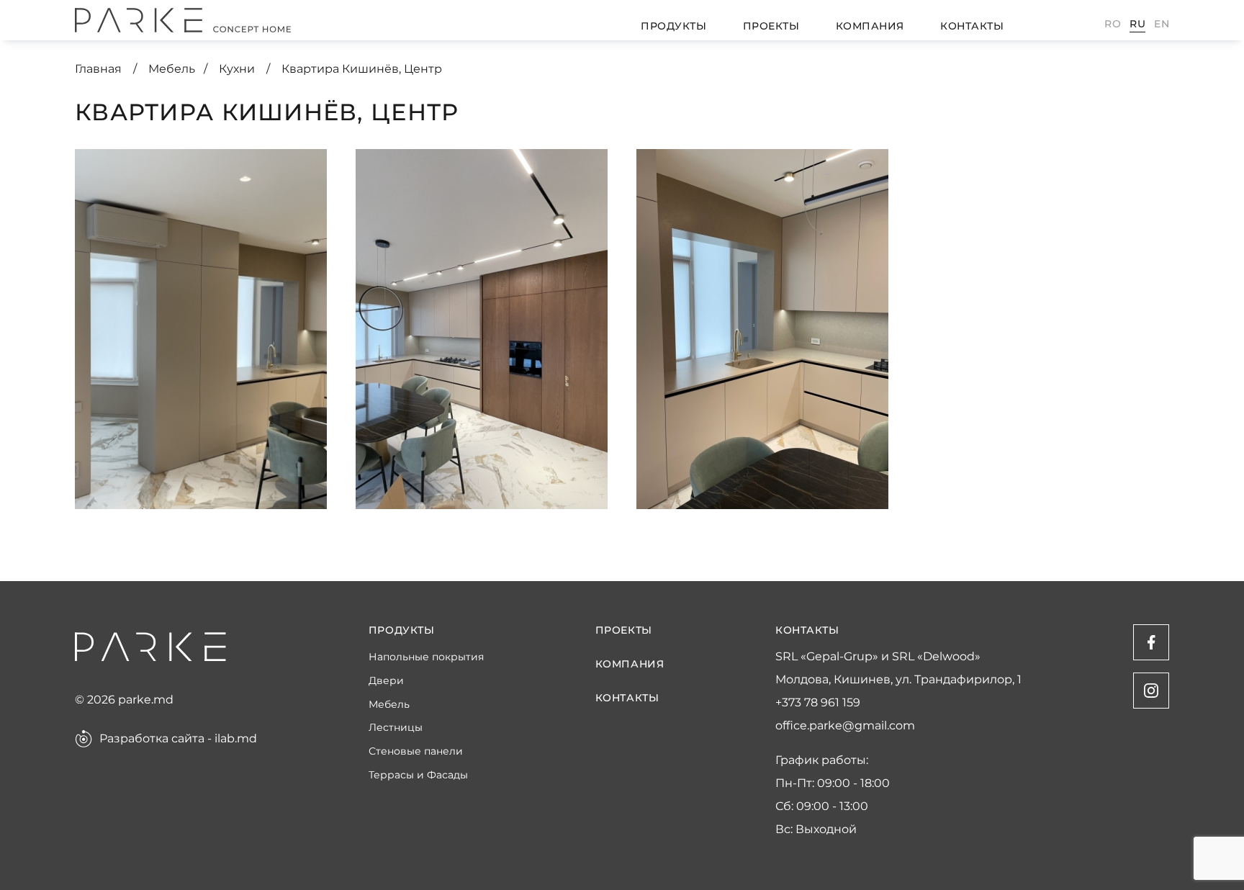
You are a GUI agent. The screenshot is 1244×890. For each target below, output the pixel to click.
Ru (1137, 23)
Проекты (771, 25)
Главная (100, 69)
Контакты (972, 25)
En (1161, 23)
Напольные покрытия (426, 657)
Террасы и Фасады (418, 775)
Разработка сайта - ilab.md (178, 739)
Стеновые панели (416, 751)
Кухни (238, 69)
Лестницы (396, 728)
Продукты (673, 25)
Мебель (171, 69)
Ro (1112, 23)
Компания (870, 25)
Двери (386, 681)
